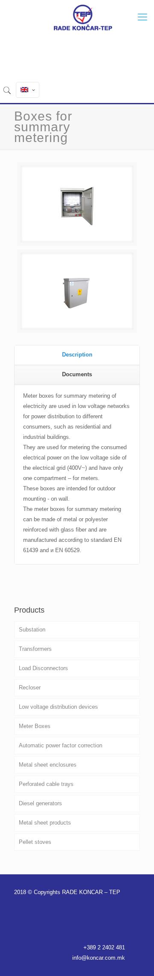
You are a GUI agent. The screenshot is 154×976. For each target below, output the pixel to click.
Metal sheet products (45, 822)
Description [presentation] (77, 354)
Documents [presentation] (77, 374)
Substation (32, 629)
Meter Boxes (34, 726)
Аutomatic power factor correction (60, 745)
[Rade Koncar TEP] (83, 17)
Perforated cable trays (46, 784)
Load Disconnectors (43, 668)
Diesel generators (40, 803)
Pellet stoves (35, 842)
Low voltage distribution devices (58, 707)
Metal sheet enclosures (48, 764)
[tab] (77, 355)
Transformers (35, 649)
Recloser (30, 687)
